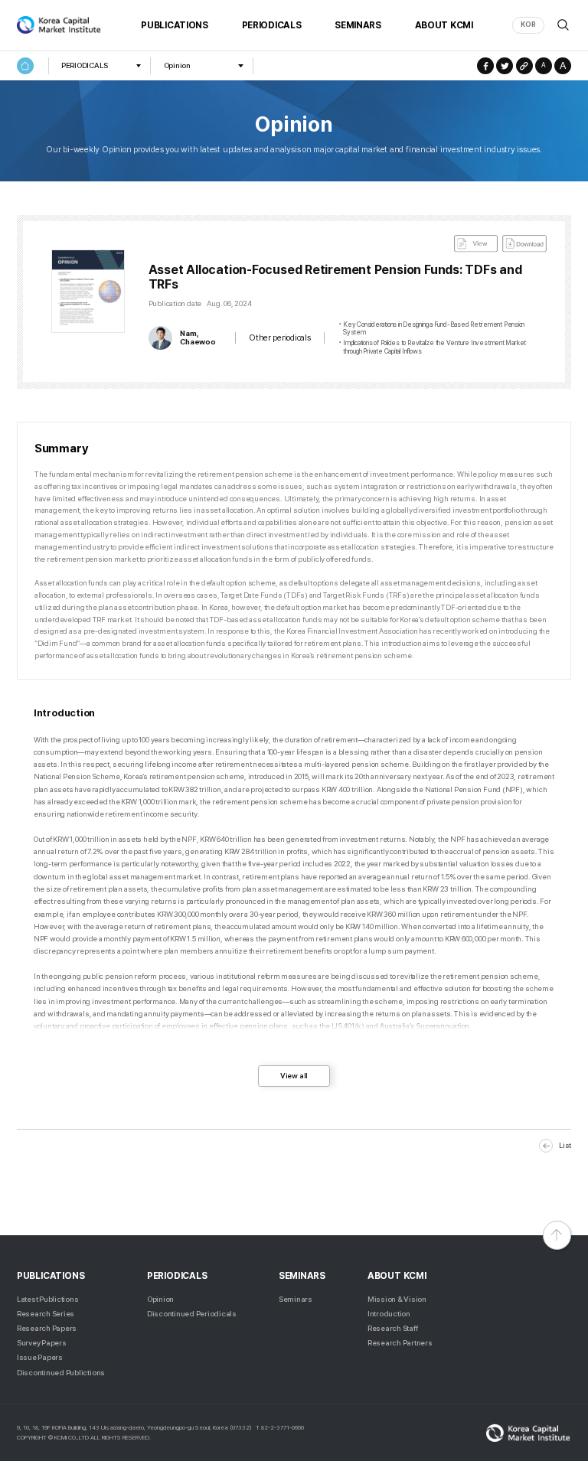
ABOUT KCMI (444, 25)
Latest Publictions (48, 1299)
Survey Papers (42, 1343)
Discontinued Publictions (61, 1372)
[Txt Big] (562, 65)
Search (563, 25)
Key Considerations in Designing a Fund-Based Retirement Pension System (433, 329)
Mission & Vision (397, 1299)
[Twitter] (504, 65)
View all (294, 1075)
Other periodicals (279, 338)
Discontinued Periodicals (192, 1313)
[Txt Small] (543, 65)
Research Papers (47, 1328)
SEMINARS (358, 25)
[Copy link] (524, 65)
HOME (25, 65)
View (476, 243)
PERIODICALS (272, 25)
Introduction (389, 1313)
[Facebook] (485, 65)
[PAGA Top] (557, 1235)
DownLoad (524, 243)
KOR (528, 24)
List (565, 1145)
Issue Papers (40, 1357)
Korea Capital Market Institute (59, 25)
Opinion (177, 65)
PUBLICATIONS (174, 25)
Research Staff (393, 1328)
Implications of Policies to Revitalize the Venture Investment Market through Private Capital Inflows (434, 347)
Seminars (295, 1299)
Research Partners (400, 1343)
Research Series (45, 1313)
